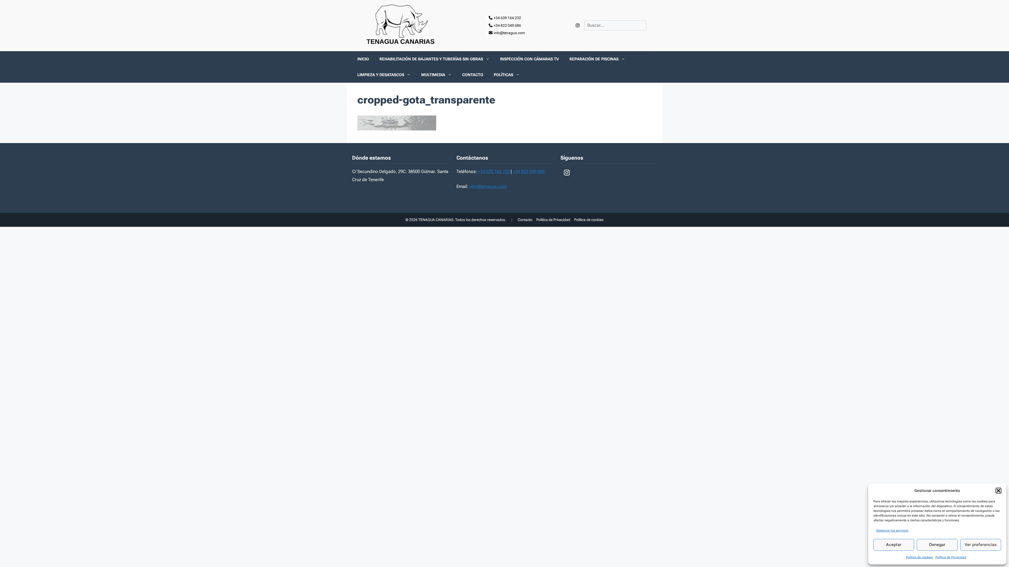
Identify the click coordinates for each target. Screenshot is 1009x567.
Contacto (472, 74)
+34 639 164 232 (493, 171)
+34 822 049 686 (528, 171)
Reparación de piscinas (594, 59)
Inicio (363, 59)
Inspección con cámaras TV (529, 59)
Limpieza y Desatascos (380, 74)
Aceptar (894, 544)
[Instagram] (577, 25)
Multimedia (433, 74)
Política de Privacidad (950, 557)
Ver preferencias (981, 544)
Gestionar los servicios (892, 530)
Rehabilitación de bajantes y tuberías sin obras (431, 59)
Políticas (503, 74)
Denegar (937, 544)
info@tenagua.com (488, 186)
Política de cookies (919, 557)
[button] (998, 490)
